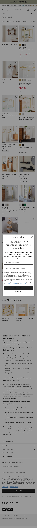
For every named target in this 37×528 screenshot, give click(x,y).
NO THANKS (18, 292)
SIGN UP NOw (18, 288)
